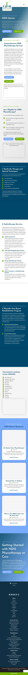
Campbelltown (8, 386)
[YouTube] (18, 594)
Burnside (7, 384)
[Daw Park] (3, 390)
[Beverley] (3, 382)
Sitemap (20, 668)
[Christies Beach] (3, 388)
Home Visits (14, 647)
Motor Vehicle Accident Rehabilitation (14, 639)
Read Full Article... (14, 457)
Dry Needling (14, 627)
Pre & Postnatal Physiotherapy (14, 661)
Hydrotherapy (14, 636)
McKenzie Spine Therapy (14, 623)
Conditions (14, 607)
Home (14, 600)
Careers (14, 604)
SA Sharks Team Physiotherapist (13, 448)
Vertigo (14, 652)
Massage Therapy (14, 624)
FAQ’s (14, 612)
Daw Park (7, 390)
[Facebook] (12, 594)
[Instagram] (14, 594)
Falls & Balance (14, 642)
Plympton (7, 397)
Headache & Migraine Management (14, 655)
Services (14, 606)
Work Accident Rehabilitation (14, 648)
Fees (14, 609)
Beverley (7, 382)
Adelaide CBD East (9, 381)
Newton (7, 395)
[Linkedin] (9, 594)
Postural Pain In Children (14, 481)
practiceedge (17, 669)
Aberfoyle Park (8, 377)
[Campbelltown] (3, 386)
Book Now (14, 616)
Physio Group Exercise (14, 645)
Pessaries (14, 664)
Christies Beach (8, 388)
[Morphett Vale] (3, 393)
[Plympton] (3, 397)
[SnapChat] (16, 594)
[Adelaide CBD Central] (3, 379)
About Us (14, 601)
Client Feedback (14, 610)
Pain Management (14, 626)
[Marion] (3, 391)
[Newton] (3, 395)
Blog (14, 613)
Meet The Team (14, 603)
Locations (14, 615)
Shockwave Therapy (14, 630)
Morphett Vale (8, 393)
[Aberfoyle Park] (3, 377)
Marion (6, 391)
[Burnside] (3, 384)
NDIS (14, 634)
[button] (24, 4)
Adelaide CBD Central (10, 379)
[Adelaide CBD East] (3, 381)
